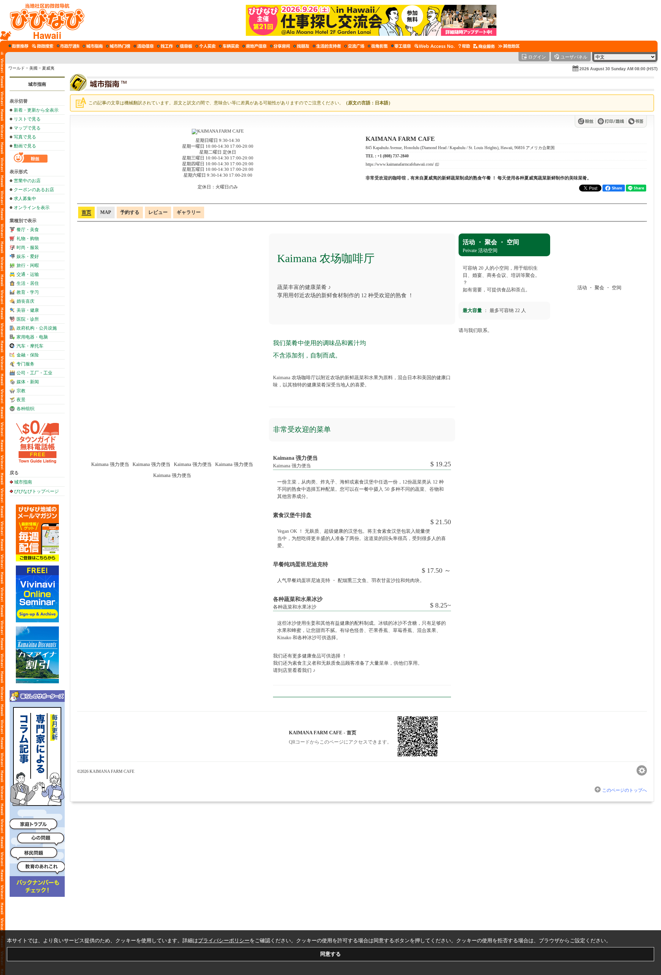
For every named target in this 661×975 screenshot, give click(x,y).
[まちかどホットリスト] (118, 46)
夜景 (21, 399)
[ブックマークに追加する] (635, 121)
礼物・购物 (28, 238)
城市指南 (37, 84)
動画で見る (25, 146)
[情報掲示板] (184, 46)
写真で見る (25, 137)
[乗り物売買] (229, 46)
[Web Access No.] (435, 46)
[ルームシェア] (280, 46)
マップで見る (27, 128)
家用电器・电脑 (32, 337)
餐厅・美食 (28, 229)
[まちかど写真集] (378, 46)
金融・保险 (28, 355)
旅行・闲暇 (28, 265)
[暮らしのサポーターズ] (327, 46)
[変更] (642, 770)
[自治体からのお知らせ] (68, 46)
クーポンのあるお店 (34, 189)
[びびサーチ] (42, 46)
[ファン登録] (587, 121)
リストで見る (27, 119)
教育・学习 (28, 292)
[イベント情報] (144, 46)
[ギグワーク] (401, 46)
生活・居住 (28, 283)
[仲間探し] (301, 46)
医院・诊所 (28, 319)
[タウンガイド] (93, 46)
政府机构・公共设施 (37, 328)
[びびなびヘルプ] (464, 46)
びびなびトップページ (36, 491)
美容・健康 (28, 310)
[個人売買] (206, 46)
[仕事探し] (165, 46)
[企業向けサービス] (484, 46)
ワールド (16, 68)
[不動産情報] (254, 46)
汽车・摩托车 (30, 346)
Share (617, 188)
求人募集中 (25, 198)
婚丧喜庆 (25, 301)
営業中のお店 (27, 180)
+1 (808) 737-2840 (393, 156)
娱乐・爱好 (28, 256)
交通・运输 (28, 274)
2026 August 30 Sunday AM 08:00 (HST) (618, 68)
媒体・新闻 (28, 382)
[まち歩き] (19, 46)
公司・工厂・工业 (34, 373)
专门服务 (25, 364)
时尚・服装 (28, 247)
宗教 (21, 390)
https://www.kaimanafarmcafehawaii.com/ (400, 164)
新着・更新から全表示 (36, 110)
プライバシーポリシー (224, 940)
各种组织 (25, 408)
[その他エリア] (509, 46)
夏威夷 (48, 68)
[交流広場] (354, 46)
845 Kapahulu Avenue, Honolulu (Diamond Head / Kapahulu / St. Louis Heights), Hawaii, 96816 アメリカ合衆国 (460, 147)
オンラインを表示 (32, 207)
